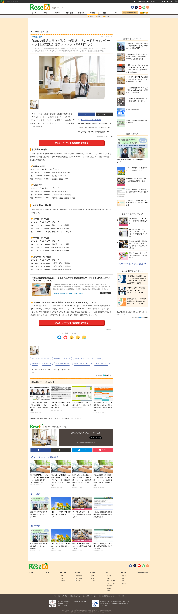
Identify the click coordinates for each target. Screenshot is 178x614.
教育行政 (81, 13)
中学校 (68, 358)
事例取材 (109, 588)
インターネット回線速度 (91, 120)
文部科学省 (79, 576)
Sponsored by (99, 375)
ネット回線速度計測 (142, 572)
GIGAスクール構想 (63, 363)
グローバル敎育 (111, 581)
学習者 (124, 576)
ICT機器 (92, 13)
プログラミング (111, 583)
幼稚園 (99, 358)
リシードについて (95, 596)
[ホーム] (31, 32)
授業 (91, 17)
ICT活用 (109, 576)
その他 (107, 17)
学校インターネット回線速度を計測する (71, 143)
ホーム (34, 13)
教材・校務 (69, 13)
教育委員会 (79, 578)
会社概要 (86, 596)
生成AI (46, 13)
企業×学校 (109, 585)
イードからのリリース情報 (117, 596)
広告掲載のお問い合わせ (76, 596)
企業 (123, 581)
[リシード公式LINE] (143, 566)
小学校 (57, 358)
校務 (98, 17)
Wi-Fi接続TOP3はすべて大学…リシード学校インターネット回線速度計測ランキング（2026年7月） (110, 123)
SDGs (108, 578)
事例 (104, 13)
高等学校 (79, 358)
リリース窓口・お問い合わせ (61, 596)
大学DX (57, 13)
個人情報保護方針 (106, 596)
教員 (123, 578)
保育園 (35, 363)
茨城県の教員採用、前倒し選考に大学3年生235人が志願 (55, 418)
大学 (89, 358)
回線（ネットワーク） (82, 363)
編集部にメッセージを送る (106, 136)
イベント (116, 13)
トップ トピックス (102, 363)
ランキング (47, 363)
